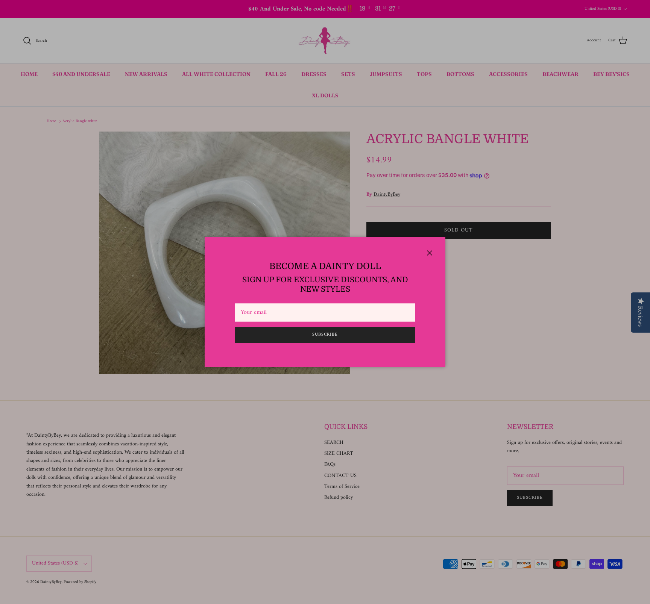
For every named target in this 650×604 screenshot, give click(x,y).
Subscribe (325, 335)
